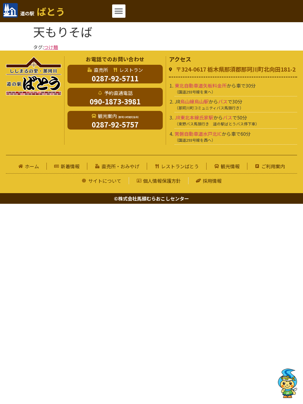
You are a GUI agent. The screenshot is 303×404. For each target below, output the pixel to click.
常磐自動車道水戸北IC (198, 133)
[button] (118, 11)
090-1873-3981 (115, 101)
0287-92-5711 (115, 78)
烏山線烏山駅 (194, 101)
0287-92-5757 (115, 124)
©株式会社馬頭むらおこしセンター (151, 198)
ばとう (42, 11)
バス (223, 101)
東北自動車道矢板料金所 (201, 85)
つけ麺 (51, 47)
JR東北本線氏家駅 (194, 117)
